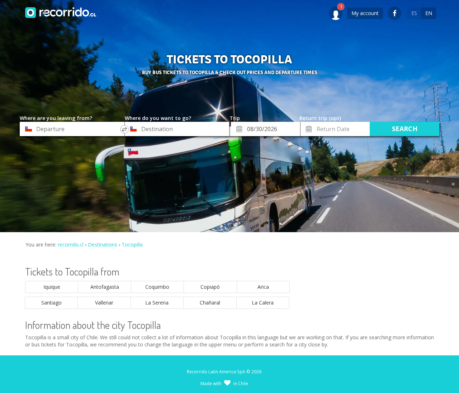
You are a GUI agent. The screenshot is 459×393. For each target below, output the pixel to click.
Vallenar (104, 302)
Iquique (51, 286)
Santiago (51, 302)
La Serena (157, 302)
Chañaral (210, 302)
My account (365, 13)
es (414, 13)
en (428, 13)
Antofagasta (104, 286)
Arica (263, 286)
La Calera (263, 302)
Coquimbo (157, 286)
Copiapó (210, 286)
